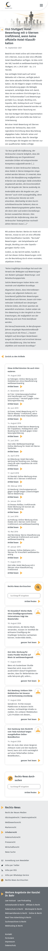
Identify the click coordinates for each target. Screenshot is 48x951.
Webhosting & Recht (14, 926)
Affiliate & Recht (33, 905)
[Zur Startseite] (8, 5)
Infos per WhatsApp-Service (17, 875)
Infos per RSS (11, 870)
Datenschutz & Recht (14, 909)
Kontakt (8, 934)
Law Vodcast (10, 900)
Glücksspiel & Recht (33, 909)
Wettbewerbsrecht (13, 822)
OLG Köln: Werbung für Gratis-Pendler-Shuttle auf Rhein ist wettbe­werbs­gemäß (20, 655)
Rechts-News (12, 807)
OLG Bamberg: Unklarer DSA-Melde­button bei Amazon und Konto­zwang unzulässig (20, 693)
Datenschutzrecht (12, 837)
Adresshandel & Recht (14, 905)
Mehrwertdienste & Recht (16, 913)
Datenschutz (10, 945)
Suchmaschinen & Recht (15, 921)
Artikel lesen (13, 386)
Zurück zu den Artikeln (15, 356)
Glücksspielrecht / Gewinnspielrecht (20, 817)
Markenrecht (10, 827)
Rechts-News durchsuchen (16, 880)
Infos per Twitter (12, 865)
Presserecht (10, 842)
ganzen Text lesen (28, 642)
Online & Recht (35, 913)
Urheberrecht (11, 832)
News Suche (10, 852)
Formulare (9, 938)
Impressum (10, 941)
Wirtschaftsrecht (12, 847)
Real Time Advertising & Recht (18, 917)
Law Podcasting (24, 900)
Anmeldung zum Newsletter (17, 860)
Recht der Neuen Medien (15, 812)
